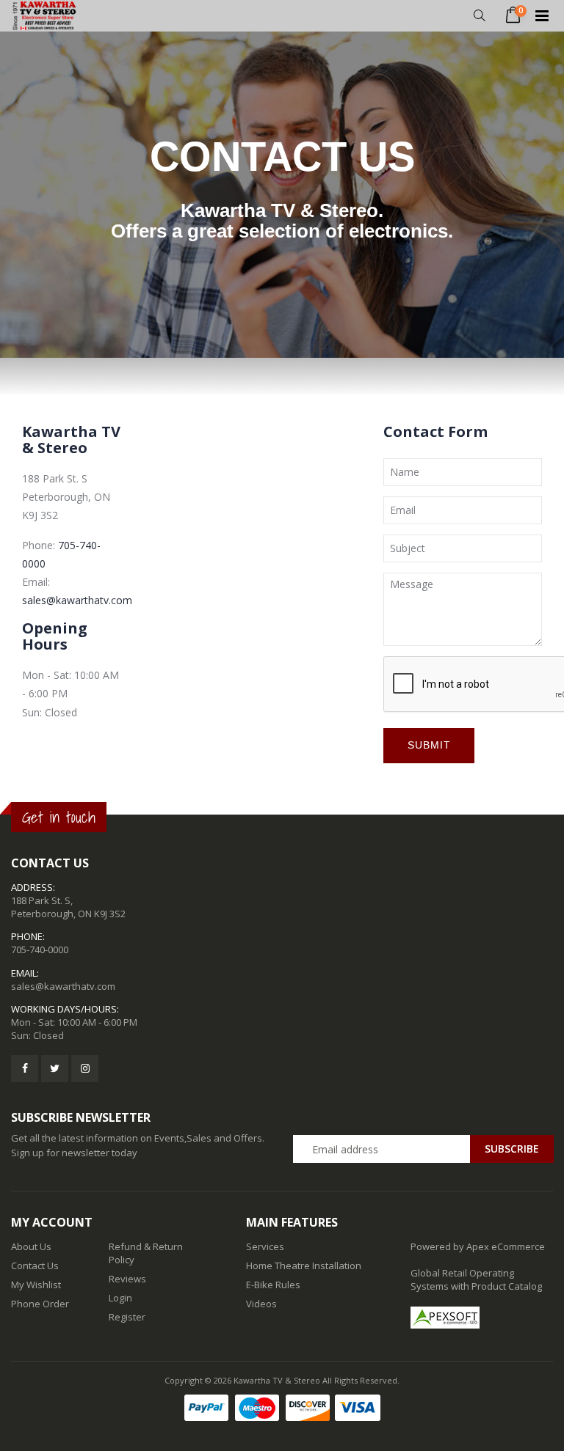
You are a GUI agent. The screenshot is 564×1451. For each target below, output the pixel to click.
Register (127, 1316)
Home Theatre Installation (303, 1265)
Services (265, 1246)
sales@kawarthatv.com (77, 600)
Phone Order (40, 1303)
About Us (31, 1246)
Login (120, 1297)
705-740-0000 (39, 949)
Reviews (127, 1278)
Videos (261, 1303)
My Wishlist (36, 1284)
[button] (479, 15)
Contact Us (35, 1265)
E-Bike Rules (273, 1284)
